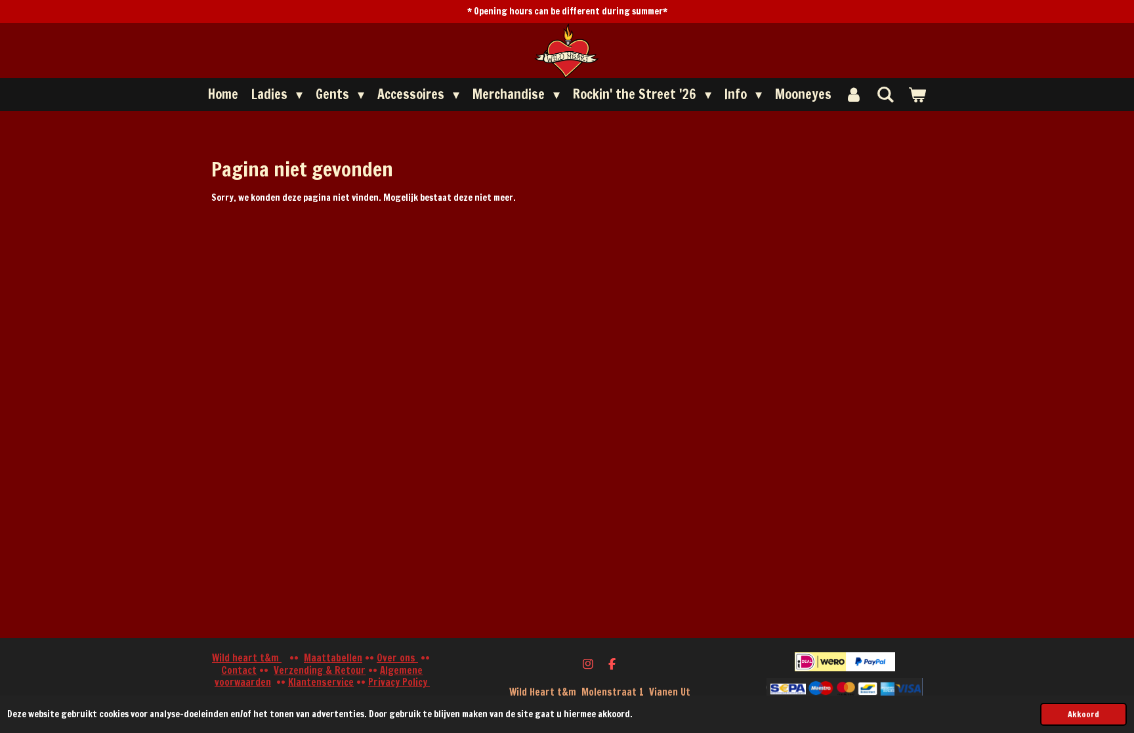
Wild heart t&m (247, 658)
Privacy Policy (399, 682)
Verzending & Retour (320, 670)
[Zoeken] (885, 94)
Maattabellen (333, 658)
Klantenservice (321, 682)
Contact (239, 670)
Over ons (397, 658)
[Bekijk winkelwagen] (917, 94)
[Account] (854, 94)
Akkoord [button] (1083, 714)
